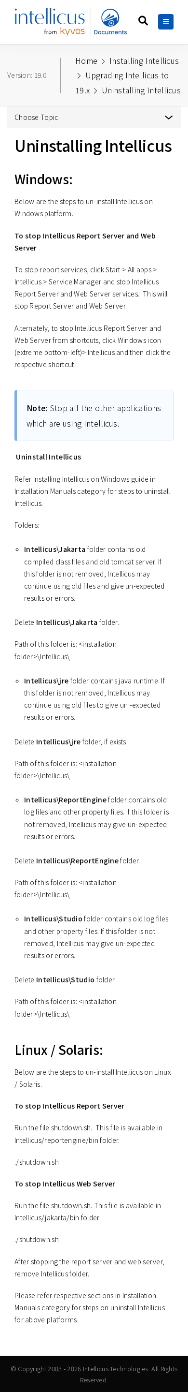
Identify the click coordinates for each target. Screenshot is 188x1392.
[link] (72, 25)
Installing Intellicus (144, 60)
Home (86, 60)
